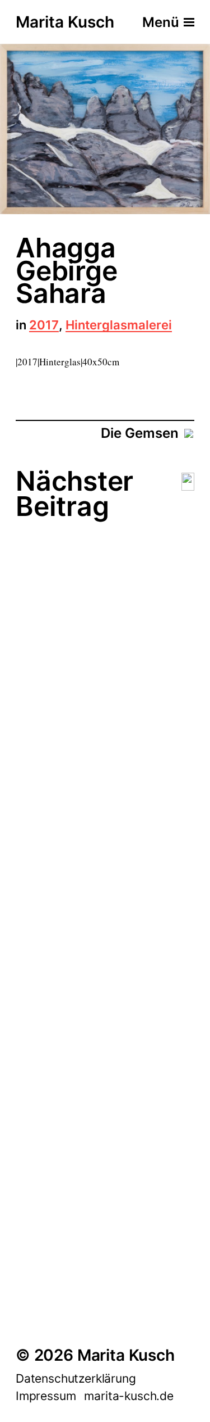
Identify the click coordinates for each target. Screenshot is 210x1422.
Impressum (46, 1396)
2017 (44, 325)
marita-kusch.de (128, 1396)
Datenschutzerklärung (76, 1378)
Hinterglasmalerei (119, 325)
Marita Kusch (65, 22)
